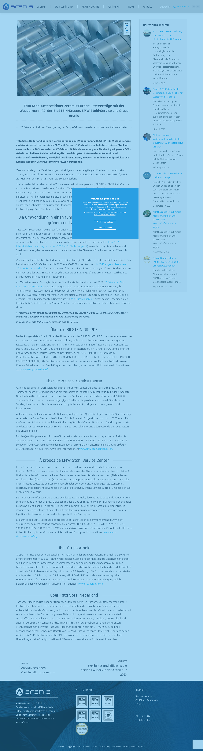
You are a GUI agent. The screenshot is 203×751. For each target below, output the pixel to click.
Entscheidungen (105, 228)
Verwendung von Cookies (104, 215)
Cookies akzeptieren (105, 222)
